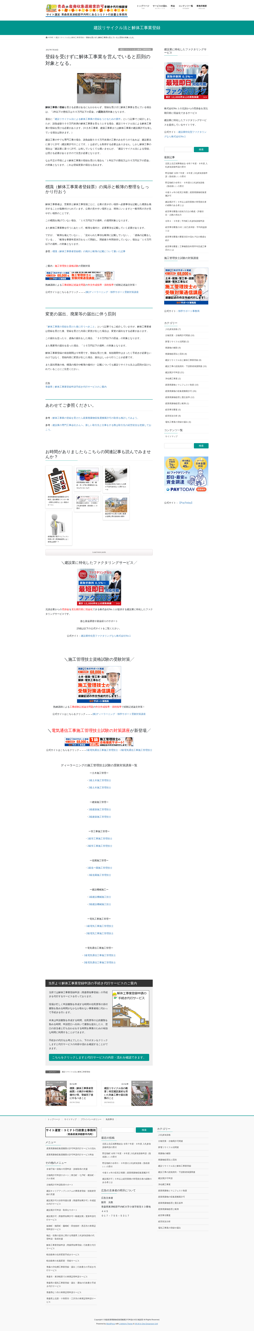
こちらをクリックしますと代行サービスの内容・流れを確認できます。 (99, 1057)
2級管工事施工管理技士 (99, 846)
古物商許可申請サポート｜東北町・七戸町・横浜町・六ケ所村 (71, 1177)
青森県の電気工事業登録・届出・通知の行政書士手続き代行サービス (71, 1284)
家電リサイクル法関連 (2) (177, 341)
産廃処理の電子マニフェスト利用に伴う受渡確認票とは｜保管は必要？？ (58, 539)
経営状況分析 (164, 1221)
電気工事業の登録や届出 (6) (178, 422)
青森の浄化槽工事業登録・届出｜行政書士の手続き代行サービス (71, 1268)
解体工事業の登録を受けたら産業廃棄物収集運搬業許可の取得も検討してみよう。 (95, 418)
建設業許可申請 (165, 1178)
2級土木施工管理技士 (100, 787)
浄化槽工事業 (164, 1184)
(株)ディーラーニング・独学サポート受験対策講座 (112, 292)
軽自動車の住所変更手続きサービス (62, 1254)
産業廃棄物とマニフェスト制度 (172, 1190)
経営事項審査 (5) (173, 409)
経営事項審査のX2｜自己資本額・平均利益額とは (186, 229)
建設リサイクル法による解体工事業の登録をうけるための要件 (88, 119)
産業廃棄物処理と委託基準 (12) (179, 397)
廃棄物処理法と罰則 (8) (176, 354)
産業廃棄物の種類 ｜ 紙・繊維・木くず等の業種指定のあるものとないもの (86, 485)
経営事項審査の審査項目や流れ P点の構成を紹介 (185, 238)
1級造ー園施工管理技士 (99, 868)
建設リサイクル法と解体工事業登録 (135, 49)
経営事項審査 (164, 1215)
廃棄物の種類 (164, 1153)
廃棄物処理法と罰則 (167, 1160)
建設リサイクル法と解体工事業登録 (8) (183, 360)
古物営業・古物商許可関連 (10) (179, 335)
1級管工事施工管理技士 (99, 838)
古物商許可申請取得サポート (59, 1185)
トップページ (54, 1119)
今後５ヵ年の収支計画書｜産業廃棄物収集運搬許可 (185, 194)
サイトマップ (171, 436)
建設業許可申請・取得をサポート (61, 1210)
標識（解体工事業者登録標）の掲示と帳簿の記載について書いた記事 (88, 251)
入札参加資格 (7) (173, 329)
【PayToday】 (185, 502)
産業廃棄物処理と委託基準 (170, 1203)
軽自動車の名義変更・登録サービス (62, 1261)
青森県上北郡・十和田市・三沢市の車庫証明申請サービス (71, 1300)
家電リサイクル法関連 (168, 1147)
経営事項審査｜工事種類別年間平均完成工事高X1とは (185, 248)
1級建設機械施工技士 (100, 897)
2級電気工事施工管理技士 (99, 933)
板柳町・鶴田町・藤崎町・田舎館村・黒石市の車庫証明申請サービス (71, 1227)
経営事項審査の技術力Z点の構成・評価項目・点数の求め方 (184, 213)
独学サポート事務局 (188, 311)
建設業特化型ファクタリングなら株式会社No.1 (106, 636)
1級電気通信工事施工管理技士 (102, 750)
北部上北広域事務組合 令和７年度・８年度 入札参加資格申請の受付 (186, 165)
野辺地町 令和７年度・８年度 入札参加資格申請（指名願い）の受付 (186, 175)
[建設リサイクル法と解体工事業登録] (56, 1091)
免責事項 (110, 1119)
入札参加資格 (164, 1135)
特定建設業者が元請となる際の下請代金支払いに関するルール (115, 486)
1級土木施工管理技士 (100, 780)
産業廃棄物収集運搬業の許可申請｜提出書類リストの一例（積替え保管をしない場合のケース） (58, 501)
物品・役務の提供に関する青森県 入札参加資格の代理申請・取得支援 (70, 1237)
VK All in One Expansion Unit (146, 1324)
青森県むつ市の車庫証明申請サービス (63, 1292)
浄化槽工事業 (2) (173, 378)
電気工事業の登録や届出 (169, 1228)
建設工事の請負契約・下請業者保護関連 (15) (186, 366)
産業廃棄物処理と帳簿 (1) (177, 403)
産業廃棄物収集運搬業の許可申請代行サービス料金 (70, 1154)
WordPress (110, 1324)
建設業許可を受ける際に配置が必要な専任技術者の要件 (115, 515)
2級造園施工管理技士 (100, 875)
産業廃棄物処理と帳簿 (168, 1209)
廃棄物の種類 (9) (173, 348)
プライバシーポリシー (91, 1119)
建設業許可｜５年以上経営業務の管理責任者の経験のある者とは (185, 203)
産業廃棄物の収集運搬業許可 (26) (180, 391)
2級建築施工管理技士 (100, 817)
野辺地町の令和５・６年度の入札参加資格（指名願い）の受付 (86, 505)
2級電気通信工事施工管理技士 (136, 750)
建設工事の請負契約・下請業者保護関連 (176, 1172)
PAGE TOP (245, 1288)
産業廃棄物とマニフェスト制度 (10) (181, 385)
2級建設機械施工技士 (100, 904)
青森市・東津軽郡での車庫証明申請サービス (67, 1276)
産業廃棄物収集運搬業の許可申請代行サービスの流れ (71, 1148)
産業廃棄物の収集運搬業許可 (171, 1197)
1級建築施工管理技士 (100, 809)
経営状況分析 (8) (173, 416)
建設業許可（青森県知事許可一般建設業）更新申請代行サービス (71, 1218)
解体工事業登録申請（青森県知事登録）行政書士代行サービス (71, 1247)
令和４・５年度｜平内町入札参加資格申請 (184, 221)
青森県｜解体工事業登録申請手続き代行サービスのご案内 (76, 386)
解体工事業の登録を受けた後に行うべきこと (71, 326)
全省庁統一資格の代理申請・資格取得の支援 (67, 1169)
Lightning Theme (126, 1324)
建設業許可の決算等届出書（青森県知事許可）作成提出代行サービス (71, 1202)
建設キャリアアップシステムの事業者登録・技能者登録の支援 (71, 1192)
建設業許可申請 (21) (174, 372)
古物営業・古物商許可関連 (170, 1141)
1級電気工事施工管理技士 (99, 926)
